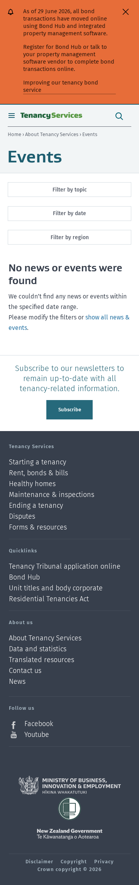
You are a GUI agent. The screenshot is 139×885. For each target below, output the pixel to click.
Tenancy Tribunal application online (64, 566)
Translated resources (41, 660)
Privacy (104, 861)
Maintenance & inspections (51, 495)
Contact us (25, 671)
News (17, 682)
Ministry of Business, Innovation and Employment (70, 785)
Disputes (22, 516)
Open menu (11, 115)
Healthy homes (32, 484)
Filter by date (69, 213)
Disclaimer (39, 861)
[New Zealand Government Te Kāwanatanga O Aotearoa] (69, 834)
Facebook (38, 724)
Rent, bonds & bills (38, 473)
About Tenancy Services (52, 134)
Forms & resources (38, 527)
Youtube (36, 734)
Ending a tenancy (36, 506)
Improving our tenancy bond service (60, 86)
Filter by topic (70, 189)
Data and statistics (37, 649)
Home (14, 134)
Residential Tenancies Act (49, 599)
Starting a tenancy (37, 462)
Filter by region (70, 237)
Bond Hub (24, 577)
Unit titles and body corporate (56, 588)
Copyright (74, 861)
